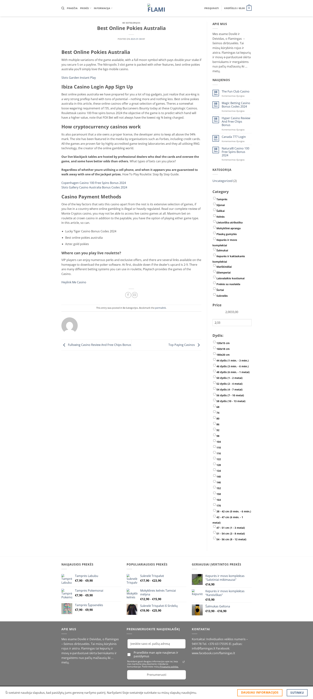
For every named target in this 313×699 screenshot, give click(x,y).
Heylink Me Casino (73, 282)
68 (217, 407)
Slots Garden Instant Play (78, 78)
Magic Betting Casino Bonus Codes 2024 (236, 104)
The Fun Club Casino (235, 91)
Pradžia (72, 8)
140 (218, 476)
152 (218, 488)
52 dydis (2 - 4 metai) (229, 383)
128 (218, 465)
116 (218, 453)
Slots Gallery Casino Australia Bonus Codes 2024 (94, 187)
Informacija (102, 8)
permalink (160, 307)
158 (218, 494)
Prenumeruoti (156, 675)
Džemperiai (223, 272)
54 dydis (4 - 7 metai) (229, 389)
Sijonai (220, 205)
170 (218, 505)
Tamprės (221, 199)
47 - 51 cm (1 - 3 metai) (230, 527)
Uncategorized (222, 181)
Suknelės (222, 295)
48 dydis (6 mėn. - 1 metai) (233, 372)
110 (218, 447)
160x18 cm (223, 349)
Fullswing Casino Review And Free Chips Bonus (99, 345)
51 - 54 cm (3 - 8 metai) (230, 533)
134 (218, 470)
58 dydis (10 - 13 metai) (230, 401)
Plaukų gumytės (226, 234)
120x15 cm (223, 343)
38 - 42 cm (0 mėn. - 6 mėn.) (233, 511)
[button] (211, 8)
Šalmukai (222, 250)
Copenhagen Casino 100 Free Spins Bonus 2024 (93, 183)
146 (218, 482)
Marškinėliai (224, 266)
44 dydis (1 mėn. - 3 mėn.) (232, 360)
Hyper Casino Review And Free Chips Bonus (236, 121)
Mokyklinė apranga (228, 228)
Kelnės (220, 216)
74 (217, 412)
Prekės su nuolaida (228, 284)
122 (218, 459)
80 (217, 418)
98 (217, 436)
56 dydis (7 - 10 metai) (230, 395)
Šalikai (220, 211)
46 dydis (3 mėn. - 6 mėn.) (232, 366)
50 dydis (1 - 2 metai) (229, 378)
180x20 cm (223, 354)
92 (217, 430)
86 (217, 424)
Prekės (84, 8)
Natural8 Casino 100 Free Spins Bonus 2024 (235, 152)
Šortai (220, 290)
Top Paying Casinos (182, 345)
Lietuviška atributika (229, 222)
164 (218, 499)
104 (218, 441)
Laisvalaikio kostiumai (230, 278)
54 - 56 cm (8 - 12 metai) (231, 539)
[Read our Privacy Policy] (183, 662)
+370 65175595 (218, 644)
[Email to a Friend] (135, 295)
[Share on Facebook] (128, 295)
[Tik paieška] (62, 8)
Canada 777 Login (234, 137)
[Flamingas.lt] (156, 8)
